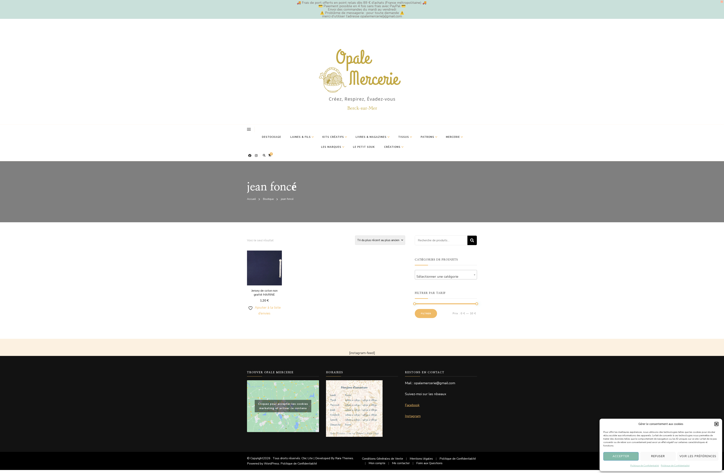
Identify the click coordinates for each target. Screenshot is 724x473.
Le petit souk (364, 147)
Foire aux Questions (429, 463)
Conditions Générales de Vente (382, 459)
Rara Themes (344, 458)
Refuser (658, 456)
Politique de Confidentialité (644, 465)
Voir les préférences (698, 456)
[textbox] (446, 276)
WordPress (271, 464)
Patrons (427, 137)
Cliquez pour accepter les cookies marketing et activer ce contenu (283, 406)
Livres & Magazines (371, 137)
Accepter (621, 456)
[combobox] (446, 274)
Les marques (331, 147)
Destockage (271, 137)
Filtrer (426, 313)
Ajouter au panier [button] (264, 272)
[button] (716, 424)
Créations (392, 147)
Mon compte (377, 463)
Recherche (472, 240)
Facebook (412, 405)
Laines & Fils (300, 137)
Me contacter (401, 463)
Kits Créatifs (333, 137)
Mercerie (453, 137)
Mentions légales (421, 459)
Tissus (403, 137)
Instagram (413, 416)
